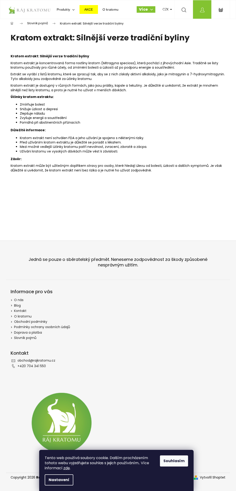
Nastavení (59, 479)
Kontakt (20, 310)
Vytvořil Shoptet (212, 477)
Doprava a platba (28, 332)
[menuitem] (66, 9)
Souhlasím (174, 461)
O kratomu (23, 316)
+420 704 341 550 (32, 366)
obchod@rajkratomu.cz (36, 360)
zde (66, 468)
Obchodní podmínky (30, 321)
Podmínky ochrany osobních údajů (42, 327)
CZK (166, 9)
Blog (17, 305)
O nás (19, 300)
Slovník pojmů (25, 337)
